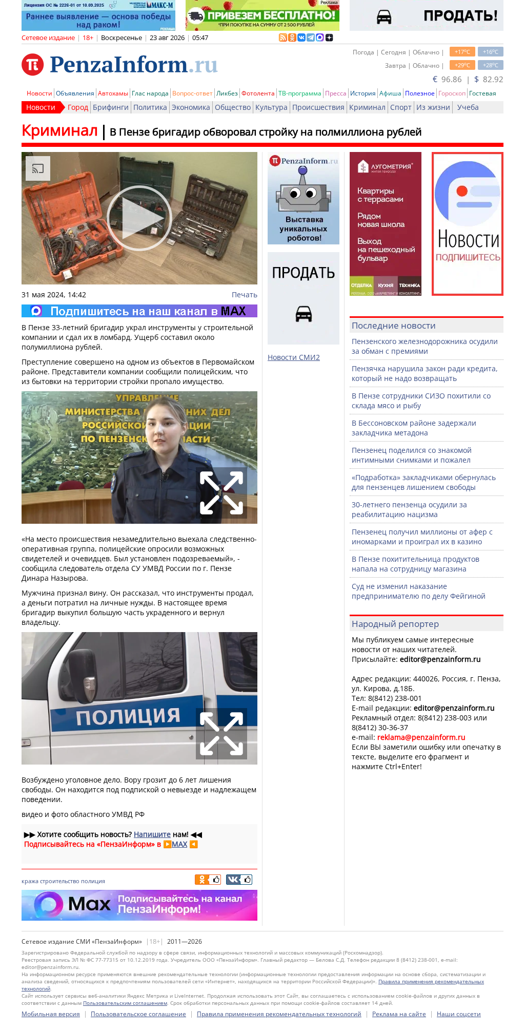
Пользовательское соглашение (138, 1013)
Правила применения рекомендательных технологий (279, 1013)
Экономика (191, 107)
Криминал (367, 107)
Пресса (336, 93)
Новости (39, 93)
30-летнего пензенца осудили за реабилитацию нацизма (409, 509)
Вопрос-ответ (192, 93)
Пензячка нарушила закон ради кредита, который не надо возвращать (425, 373)
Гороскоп (452, 93)
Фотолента (258, 93)
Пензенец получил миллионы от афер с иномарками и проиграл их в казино (422, 536)
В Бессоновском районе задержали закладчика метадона (414, 427)
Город (78, 107)
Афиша (390, 93)
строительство (59, 881)
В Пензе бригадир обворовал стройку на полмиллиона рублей (266, 132)
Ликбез (227, 93)
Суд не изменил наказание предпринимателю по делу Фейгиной (419, 591)
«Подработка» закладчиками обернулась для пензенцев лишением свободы (424, 482)
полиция (93, 881)
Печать (244, 294)
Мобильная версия (51, 1013)
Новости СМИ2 (294, 357)
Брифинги (111, 107)
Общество (233, 107)
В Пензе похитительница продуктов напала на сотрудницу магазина (415, 564)
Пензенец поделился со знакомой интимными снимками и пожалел (412, 455)
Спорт (401, 107)
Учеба (468, 107)
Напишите (152, 834)
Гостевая (482, 93)
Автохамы (113, 93)
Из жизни (433, 107)
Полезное (420, 93)
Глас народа (150, 93)
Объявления (75, 93)
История (363, 93)
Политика (150, 107)
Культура (271, 107)
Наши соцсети (459, 1013)
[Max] (139, 310)
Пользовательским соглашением (125, 1002)
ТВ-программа (299, 93)
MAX (179, 844)
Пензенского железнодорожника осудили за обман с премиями (425, 346)
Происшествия (318, 107)
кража (30, 881)
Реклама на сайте (399, 1013)
